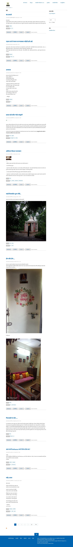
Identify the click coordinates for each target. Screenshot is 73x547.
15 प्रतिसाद (15, 408)
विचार (16, 138)
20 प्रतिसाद (15, 440)
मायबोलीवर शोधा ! (52, 30)
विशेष (21, 538)
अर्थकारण (10, 462)
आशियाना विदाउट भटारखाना (13, 151)
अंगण (12, 245)
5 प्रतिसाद (15, 515)
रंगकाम (11, 56)
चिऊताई (11, 436)
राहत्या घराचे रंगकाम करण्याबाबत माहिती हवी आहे (19, 41)
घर (12, 28)
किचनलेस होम (21, 180)
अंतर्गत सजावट (14, 405)
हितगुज (31, 3)
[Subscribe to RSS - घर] (26, 528)
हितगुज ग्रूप (10, 54)
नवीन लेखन (25, 3)
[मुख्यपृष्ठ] (8, 4)
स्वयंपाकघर (16, 180)
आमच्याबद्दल (50, 539)
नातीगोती (14, 509)
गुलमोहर (48, 3)
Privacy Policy (45, 543)
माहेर (12, 511)
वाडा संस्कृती (11, 138)
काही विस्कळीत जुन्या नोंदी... (13, 194)
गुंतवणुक (14, 462)
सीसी (33, 538)
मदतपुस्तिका (62, 3)
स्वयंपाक (13, 180)
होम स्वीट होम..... (10, 258)
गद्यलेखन (10, 26)
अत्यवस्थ (8, 70)
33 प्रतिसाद (15, 142)
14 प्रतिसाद (15, 249)
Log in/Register (52, 13)
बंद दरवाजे (9, 14)
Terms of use (39, 543)
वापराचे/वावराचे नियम (40, 539)
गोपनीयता (46, 539)
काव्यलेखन (10, 99)
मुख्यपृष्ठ (10, 7)
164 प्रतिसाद (15, 184)
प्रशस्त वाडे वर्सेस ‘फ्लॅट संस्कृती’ (14, 115)
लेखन (10, 135)
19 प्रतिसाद (15, 60)
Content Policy (50, 543)
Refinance (13, 464)
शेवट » (36, 524)
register (28, 32)
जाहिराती (25, 538)
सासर (14, 511)
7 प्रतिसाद (15, 32)
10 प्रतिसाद (15, 468)
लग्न (10, 28)
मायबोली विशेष (55, 3)
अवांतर (12, 243)
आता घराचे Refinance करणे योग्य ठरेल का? (18, 449)
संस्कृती (13, 135)
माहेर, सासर (9, 477)
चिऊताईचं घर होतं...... (12, 418)
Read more (9, 32)
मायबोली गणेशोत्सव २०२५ (39, 3)
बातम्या (29, 538)
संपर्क (53, 539)
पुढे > (31, 524)
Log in (21, 32)
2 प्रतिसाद (15, 105)
